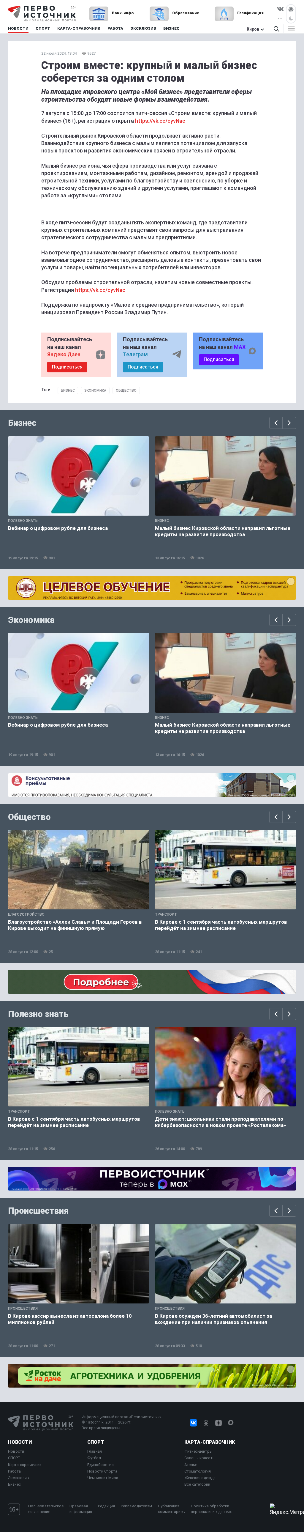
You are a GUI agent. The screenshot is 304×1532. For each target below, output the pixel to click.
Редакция (106, 1506)
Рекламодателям (136, 1506)
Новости (20, 1442)
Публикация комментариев (171, 1509)
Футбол (94, 1458)
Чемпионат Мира (102, 1478)
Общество (126, 390)
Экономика (95, 390)
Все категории (197, 1484)
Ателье (190, 1464)
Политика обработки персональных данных (211, 1509)
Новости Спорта (102, 1471)
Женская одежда (200, 1478)
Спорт (95, 1442)
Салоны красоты (200, 1458)
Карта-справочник (25, 1464)
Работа (14, 1471)
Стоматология (197, 1471)
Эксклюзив (18, 1478)
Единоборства (100, 1464)
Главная (94, 1451)
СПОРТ (14, 1458)
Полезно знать (38, 1014)
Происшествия (38, 1211)
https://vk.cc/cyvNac (160, 121)
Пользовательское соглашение (46, 1509)
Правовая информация (80, 1509)
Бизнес (68, 390)
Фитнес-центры (198, 1451)
